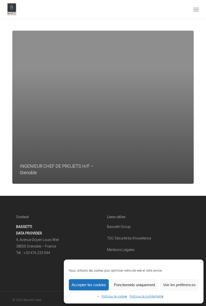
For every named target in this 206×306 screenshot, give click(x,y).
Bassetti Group (119, 227)
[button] (196, 9)
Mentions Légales (121, 250)
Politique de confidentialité (146, 296)
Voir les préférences (179, 285)
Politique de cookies (114, 296)
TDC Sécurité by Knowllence (129, 238)
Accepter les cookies (89, 285)
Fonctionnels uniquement (134, 285)
